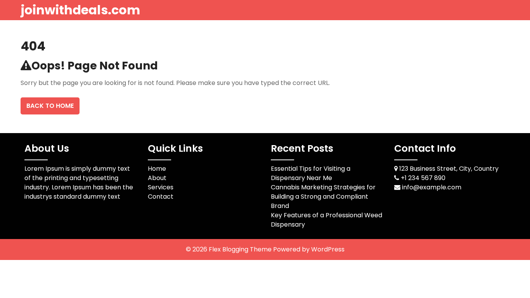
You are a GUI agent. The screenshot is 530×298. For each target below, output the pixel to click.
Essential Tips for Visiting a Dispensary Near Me (310, 173)
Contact (160, 196)
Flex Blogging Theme (241, 249)
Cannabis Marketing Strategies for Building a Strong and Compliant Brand (323, 196)
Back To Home (50, 105)
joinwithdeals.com (80, 10)
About (157, 177)
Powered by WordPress (309, 249)
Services (160, 187)
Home (157, 168)
